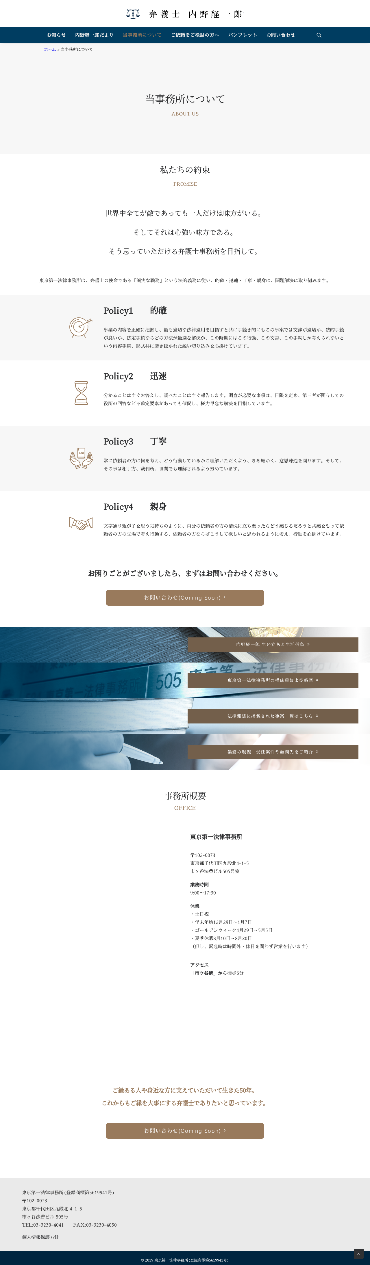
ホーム (50, 49)
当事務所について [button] (142, 35)
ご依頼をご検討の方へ (195, 35)
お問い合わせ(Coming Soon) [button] (182, 598)
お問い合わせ (281, 35)
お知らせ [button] (56, 35)
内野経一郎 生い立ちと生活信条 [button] (270, 644)
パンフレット (243, 35)
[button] (322, 35)
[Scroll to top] (359, 1253)
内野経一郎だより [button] (94, 35)
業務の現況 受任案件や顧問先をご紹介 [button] (270, 752)
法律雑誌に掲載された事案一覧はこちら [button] (270, 716)
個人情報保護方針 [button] (40, 1237)
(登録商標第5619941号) (89, 1192)
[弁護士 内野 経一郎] (185, 13)
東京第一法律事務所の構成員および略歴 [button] (270, 680)
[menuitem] (56, 35)
